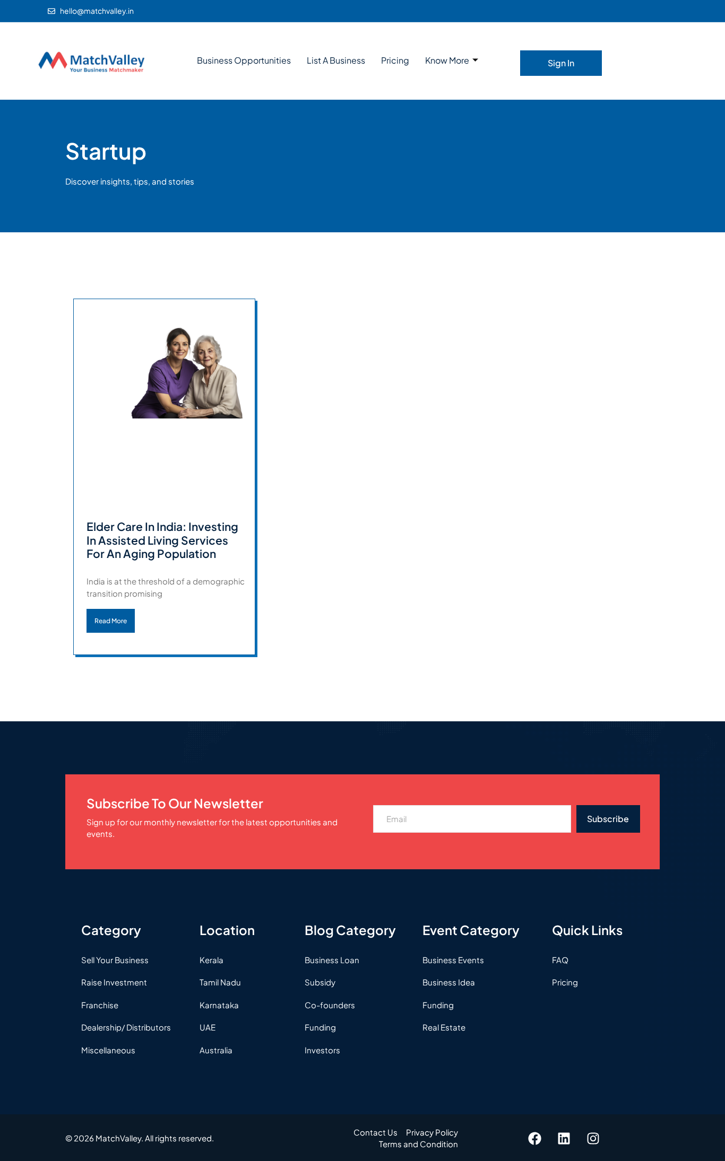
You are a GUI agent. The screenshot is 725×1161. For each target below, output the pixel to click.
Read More (110, 621)
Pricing (395, 60)
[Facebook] (535, 1138)
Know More (447, 60)
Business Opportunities (244, 60)
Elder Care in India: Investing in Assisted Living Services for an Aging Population (162, 540)
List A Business (336, 60)
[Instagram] (593, 1138)
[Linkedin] (564, 1138)
